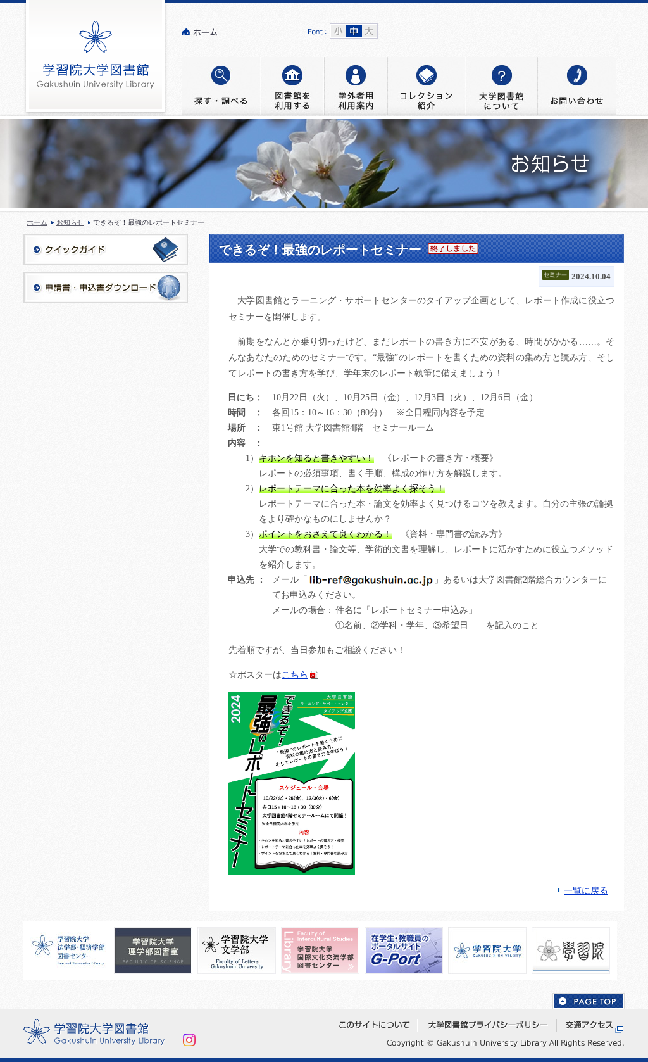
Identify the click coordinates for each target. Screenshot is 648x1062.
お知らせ (70, 222)
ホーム (37, 222)
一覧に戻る (586, 890)
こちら (295, 675)
